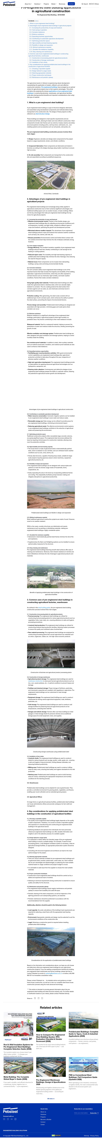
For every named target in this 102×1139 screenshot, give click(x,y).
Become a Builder (46, 1119)
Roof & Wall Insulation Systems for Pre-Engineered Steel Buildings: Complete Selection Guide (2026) (18, 1046)
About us (43, 1112)
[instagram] (15, 1119)
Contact (43, 1122)
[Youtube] (12, 1119)
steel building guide (44, 607)
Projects (43, 1117)
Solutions (43, 1114)
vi (92, 4)
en (90, 4)
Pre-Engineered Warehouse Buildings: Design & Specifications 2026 (51, 1082)
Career (43, 1124)
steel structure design (43, 113)
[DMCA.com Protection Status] (56, 1135)
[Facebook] (4, 1119)
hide (37, 21)
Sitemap (86, 1135)
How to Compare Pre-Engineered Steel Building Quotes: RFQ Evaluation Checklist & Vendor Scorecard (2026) (50, 1038)
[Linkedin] (8, 1119)
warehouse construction (35, 680)
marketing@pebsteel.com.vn (53, 973)
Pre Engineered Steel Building (46, 14)
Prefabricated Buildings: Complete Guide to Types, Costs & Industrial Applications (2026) (83, 1033)
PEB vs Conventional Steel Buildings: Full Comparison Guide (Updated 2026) (83, 1077)
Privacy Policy (94, 1135)
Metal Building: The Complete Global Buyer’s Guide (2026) (16, 1077)
